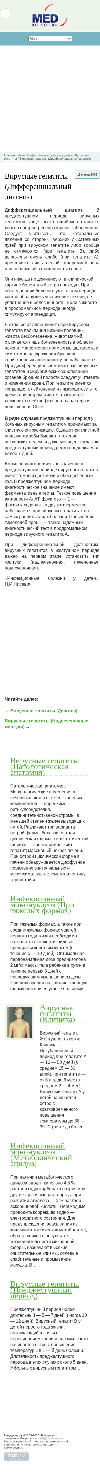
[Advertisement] (50, 98)
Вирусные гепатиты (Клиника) (57, 1013)
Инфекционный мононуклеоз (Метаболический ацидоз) (41, 1154)
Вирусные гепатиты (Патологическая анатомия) (44, 766)
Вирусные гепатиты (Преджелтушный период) (44, 1289)
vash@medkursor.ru (50, 1438)
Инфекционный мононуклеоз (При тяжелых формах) (42, 904)
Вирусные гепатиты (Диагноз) (43, 711)
